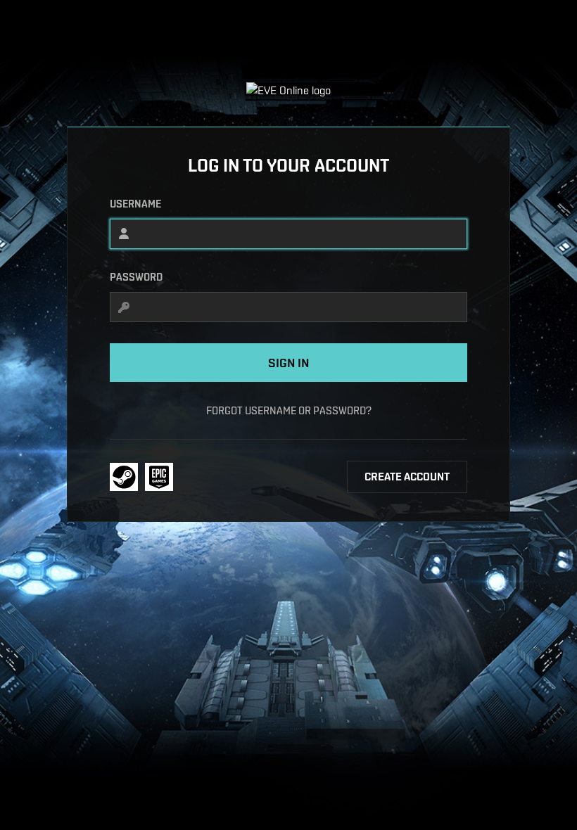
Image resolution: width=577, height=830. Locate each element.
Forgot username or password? (289, 410)
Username (135, 204)
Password (136, 277)
